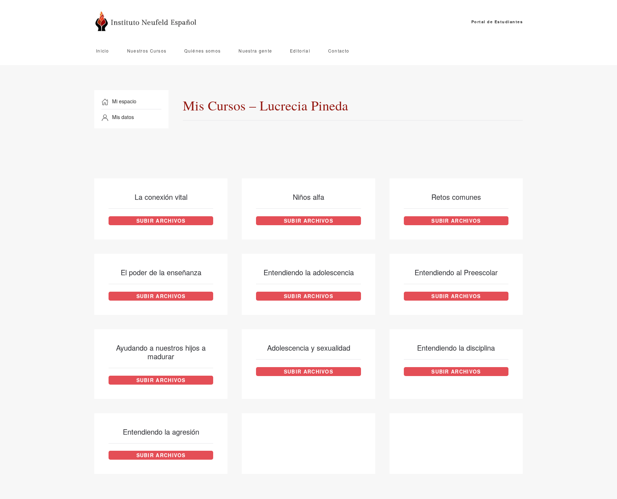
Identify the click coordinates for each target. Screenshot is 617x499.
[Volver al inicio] (147, 21)
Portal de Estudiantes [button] (497, 21)
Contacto (338, 51)
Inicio (102, 51)
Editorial (300, 51)
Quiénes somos (202, 51)
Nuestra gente (255, 51)
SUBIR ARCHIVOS (161, 220)
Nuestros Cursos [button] (147, 51)
